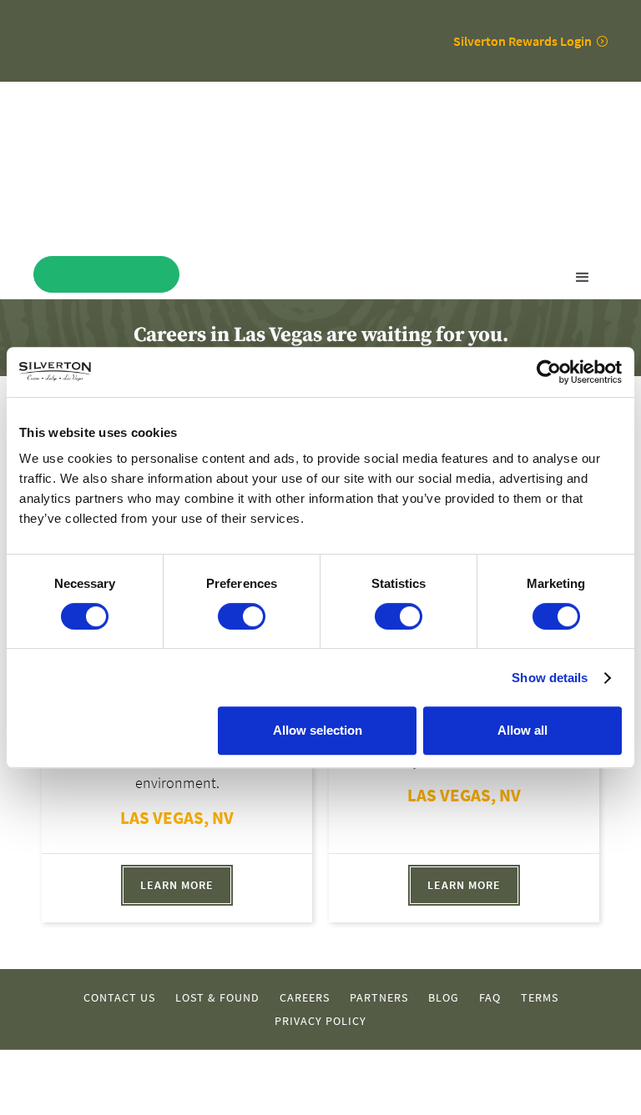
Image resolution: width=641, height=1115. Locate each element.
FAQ (490, 998)
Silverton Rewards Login (522, 41)
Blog (443, 998)
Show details (550, 678)
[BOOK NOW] (106, 274)
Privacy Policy (320, 1021)
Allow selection (317, 730)
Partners (379, 998)
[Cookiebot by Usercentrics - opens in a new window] (549, 371)
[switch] (241, 616)
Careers (305, 998)
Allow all (522, 730)
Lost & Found (217, 998)
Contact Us (119, 998)
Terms (539, 998)
